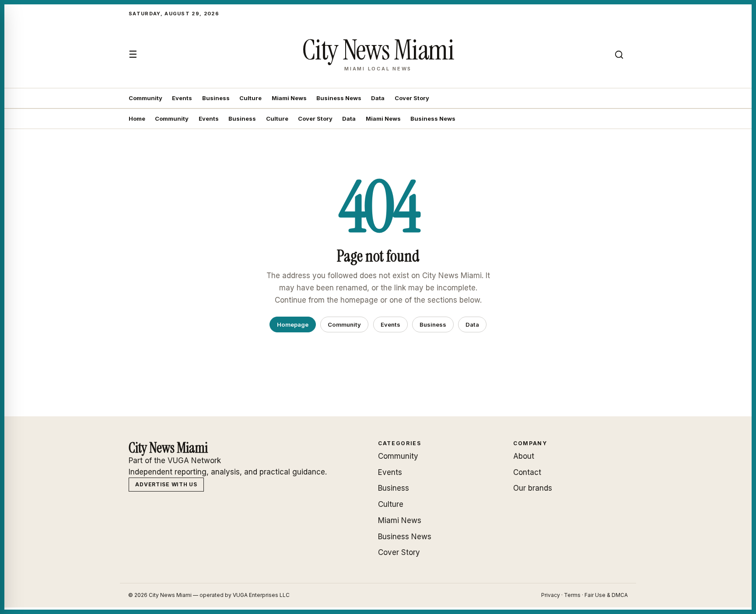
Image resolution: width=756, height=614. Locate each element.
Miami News (289, 97)
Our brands (532, 488)
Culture (250, 97)
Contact (527, 472)
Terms (572, 595)
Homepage (292, 324)
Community (145, 97)
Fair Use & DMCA (606, 595)
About (523, 456)
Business (216, 97)
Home (137, 118)
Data (378, 97)
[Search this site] (619, 54)
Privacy (550, 595)
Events (182, 97)
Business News (338, 97)
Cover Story (412, 97)
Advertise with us (166, 484)
